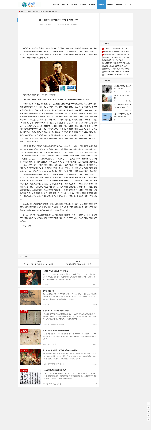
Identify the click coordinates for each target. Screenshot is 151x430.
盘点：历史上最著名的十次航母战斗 (115, 66)
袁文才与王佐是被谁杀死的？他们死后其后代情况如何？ (123, 74)
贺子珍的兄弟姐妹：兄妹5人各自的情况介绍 (118, 69)
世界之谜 (56, 4)
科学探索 (92, 4)
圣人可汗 (52, 364)
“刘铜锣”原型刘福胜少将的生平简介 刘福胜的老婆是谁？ (122, 63)
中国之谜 (65, 4)
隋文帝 (62, 364)
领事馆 (59, 384)
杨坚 (57, 364)
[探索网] (29, 6)
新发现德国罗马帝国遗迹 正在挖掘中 (56, 330)
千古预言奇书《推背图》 (57, 324)
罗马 (50, 344)
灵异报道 (83, 4)
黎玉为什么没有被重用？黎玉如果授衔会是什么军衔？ (121, 71)
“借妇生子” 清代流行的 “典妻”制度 (55, 271)
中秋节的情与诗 (48, 291)
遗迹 (54, 344)
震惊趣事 (119, 4)
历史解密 (101, 4)
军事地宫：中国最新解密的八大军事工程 (117, 48)
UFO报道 (74, 4)
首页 (21, 11)
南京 (50, 384)
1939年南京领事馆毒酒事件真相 (54, 370)
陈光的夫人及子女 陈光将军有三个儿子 (116, 54)
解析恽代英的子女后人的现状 (113, 60)
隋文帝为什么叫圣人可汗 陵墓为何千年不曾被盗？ (61, 350)
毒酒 (54, 384)
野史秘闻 (110, 4)
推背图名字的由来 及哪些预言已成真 (56, 311)
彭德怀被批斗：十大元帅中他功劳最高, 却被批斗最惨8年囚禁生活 (125, 51)
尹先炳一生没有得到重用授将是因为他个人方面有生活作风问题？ (125, 57)
